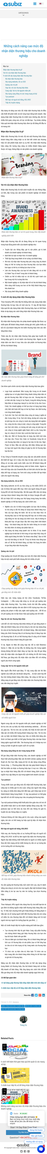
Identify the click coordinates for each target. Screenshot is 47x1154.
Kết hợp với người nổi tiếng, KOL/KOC (18, 100)
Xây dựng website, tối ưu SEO (15, 82)
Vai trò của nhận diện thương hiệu (14, 73)
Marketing (16, 1002)
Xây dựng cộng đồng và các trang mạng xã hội (21, 94)
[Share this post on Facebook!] (33, 995)
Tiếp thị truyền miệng (12, 103)
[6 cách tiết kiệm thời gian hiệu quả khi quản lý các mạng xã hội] (15, 1059)
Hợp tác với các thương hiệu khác (16, 88)
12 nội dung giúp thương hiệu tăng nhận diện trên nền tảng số (23, 983)
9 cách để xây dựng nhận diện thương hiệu (17, 76)
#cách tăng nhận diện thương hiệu (13, 1006)
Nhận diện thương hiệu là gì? (12, 70)
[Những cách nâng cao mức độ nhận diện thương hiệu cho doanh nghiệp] (15, 1103)
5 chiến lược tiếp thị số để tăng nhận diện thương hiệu (20, 988)
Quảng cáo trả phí (11, 85)
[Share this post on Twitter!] (36, 995)
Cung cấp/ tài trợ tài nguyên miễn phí (18, 91)
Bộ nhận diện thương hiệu (14, 79)
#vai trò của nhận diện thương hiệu (13, 1009)
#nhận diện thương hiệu (33, 1006)
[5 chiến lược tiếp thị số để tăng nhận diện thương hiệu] (15, 1082)
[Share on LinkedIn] (43, 995)
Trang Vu (23, 1025)
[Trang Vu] (23, 1019)
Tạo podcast (9, 97)
